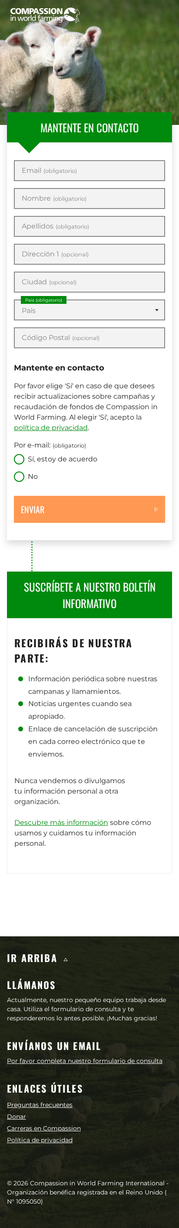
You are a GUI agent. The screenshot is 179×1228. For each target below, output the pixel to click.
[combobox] (89, 309)
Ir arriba (34, 958)
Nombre (54, 198)
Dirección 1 (55, 254)
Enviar (32, 509)
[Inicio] (45, 15)
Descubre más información (61, 822)
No (33, 476)
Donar (16, 1116)
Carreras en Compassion (44, 1128)
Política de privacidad (40, 1140)
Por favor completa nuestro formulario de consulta (84, 1061)
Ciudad (49, 282)
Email (49, 170)
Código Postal (60, 337)
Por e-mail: (50, 445)
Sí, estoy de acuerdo (62, 459)
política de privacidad (51, 428)
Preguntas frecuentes (40, 1105)
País (43, 300)
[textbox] (89, 310)
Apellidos (55, 226)
